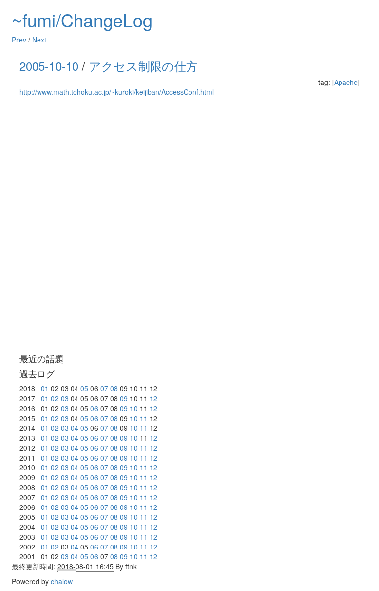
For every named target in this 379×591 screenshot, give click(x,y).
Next (39, 39)
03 (65, 398)
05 (84, 388)
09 (124, 398)
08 (114, 388)
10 (134, 408)
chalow (62, 581)
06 (94, 408)
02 (55, 398)
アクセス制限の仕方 (143, 65)
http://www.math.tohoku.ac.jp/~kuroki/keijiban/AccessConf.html (116, 92)
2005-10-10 (48, 65)
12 (153, 398)
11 (144, 418)
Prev (19, 39)
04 (74, 428)
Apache (346, 82)
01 (45, 388)
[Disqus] (189, 225)
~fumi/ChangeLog (82, 19)
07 (104, 388)
